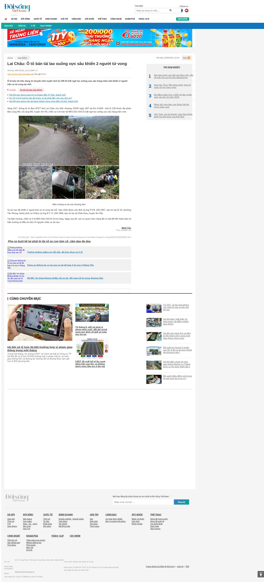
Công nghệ (115, 19)
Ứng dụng (11, 545)
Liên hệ (180, 566)
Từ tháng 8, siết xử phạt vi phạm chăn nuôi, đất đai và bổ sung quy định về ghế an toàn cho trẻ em (91, 331)
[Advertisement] (169, 173)
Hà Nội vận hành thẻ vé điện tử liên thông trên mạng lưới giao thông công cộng (177, 335)
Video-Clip (144, 19)
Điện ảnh (94, 521)
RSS (185, 58)
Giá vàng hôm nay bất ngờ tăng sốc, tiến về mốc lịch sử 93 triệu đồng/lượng (171, 76)
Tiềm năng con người (35, 540)
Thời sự (10, 521)
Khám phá (130, 19)
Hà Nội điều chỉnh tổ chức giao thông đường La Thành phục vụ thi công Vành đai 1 (176, 364)
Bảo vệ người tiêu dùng (115, 521)
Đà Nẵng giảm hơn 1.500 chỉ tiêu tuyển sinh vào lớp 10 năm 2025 (170, 95)
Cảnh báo (76, 19)
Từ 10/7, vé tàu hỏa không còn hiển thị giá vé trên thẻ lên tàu (176, 307)
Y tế (9, 523)
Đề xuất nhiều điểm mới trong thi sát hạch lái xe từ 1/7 (177, 377)
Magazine (182, 19)
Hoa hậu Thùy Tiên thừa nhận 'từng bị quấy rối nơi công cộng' (170, 86)
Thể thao (102, 19)
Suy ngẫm (27, 521)
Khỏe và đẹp (137, 523)
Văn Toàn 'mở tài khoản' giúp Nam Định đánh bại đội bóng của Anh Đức (170, 115)
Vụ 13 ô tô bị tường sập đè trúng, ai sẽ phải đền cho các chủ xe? (40, 98)
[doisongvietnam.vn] (17, 498)
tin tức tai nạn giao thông (31, 90)
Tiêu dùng (63, 521)
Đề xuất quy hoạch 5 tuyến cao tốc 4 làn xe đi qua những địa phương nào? (177, 350)
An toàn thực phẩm (113, 519)
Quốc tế (38, 19)
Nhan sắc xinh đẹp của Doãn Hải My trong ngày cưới (169, 105)
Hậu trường (155, 528)
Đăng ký (181, 502)
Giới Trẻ (26, 528)
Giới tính (135, 521)
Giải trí (64, 19)
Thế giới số (12, 540)
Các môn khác (156, 523)
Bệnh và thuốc (138, 519)
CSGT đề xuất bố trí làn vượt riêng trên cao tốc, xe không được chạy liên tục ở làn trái (90, 364)
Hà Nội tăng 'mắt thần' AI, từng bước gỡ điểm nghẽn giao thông (176, 321)
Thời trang (94, 526)
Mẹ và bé (27, 526)
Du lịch (29, 550)
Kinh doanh (51, 19)
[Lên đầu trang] (261, 574)
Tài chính (63, 523)
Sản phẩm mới (13, 542)
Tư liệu (46, 521)
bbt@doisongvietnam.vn (24, 572)
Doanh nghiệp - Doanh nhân (71, 519)
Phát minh (31, 545)
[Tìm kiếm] (170, 10)
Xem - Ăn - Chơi (30, 523)
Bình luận (47, 523)
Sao (91, 519)
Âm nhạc (94, 523)
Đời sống (25, 19)
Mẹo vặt (29, 547)
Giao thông (22, 58)
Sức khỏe (89, 19)
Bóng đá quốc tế (157, 521)
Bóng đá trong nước (159, 519)
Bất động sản (64, 526)
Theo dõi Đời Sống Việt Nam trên (20, 74)
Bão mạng (27, 519)
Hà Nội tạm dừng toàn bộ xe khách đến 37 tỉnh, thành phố (37, 95)
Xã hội (14, 19)
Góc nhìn (75, 535)
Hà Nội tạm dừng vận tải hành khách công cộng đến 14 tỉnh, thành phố (43, 101)
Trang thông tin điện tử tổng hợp (160, 566)
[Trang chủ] (5, 19)
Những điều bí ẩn (33, 542)
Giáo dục (11, 519)
